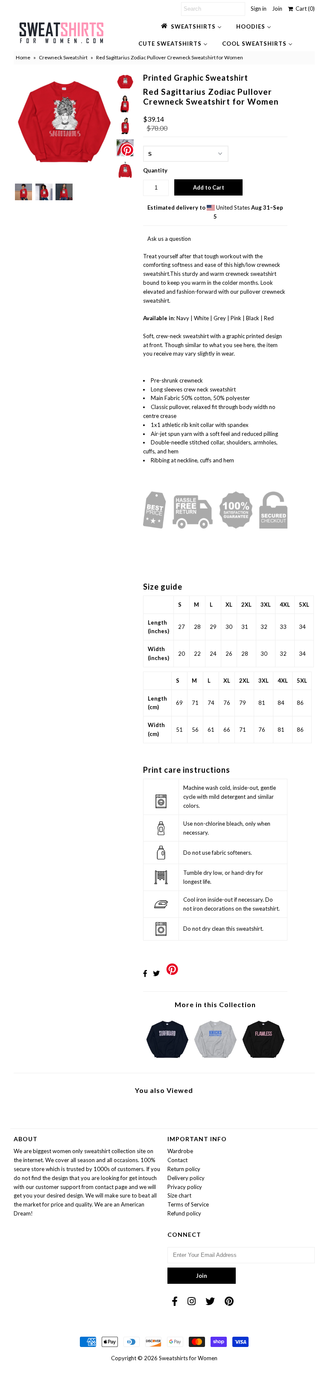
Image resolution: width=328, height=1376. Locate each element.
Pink (236, 318)
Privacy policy (184, 1186)
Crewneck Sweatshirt (63, 57)
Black (252, 318)
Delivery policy (186, 1177)
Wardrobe (180, 1151)
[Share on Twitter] (156, 973)
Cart (304, 8)
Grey (220, 318)
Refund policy (184, 1213)
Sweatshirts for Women (188, 1358)
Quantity (155, 170)
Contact (177, 1160)
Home (23, 57)
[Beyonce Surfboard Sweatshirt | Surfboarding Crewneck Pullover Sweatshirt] (167, 1060)
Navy (182, 318)
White (201, 318)
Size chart (179, 1195)
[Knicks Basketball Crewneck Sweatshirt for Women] (215, 1060)
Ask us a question (169, 238)
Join (277, 8)
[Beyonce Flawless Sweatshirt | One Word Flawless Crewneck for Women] (263, 1060)
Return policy (183, 1169)
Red (269, 318)
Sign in (258, 8)
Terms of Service (188, 1204)
